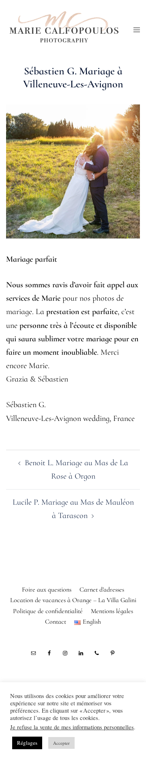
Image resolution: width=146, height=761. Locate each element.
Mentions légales (112, 611)
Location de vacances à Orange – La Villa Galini (73, 600)
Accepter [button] (61, 743)
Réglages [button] (27, 742)
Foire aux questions (46, 589)
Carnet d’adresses (101, 589)
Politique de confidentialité (48, 611)
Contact (55, 622)
